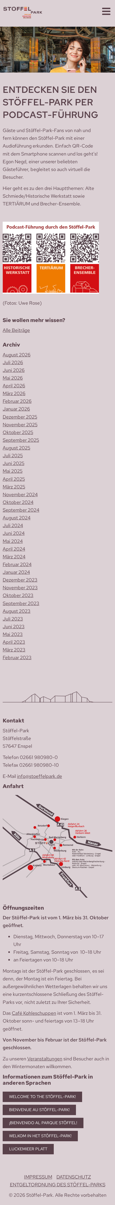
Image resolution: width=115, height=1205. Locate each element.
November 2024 (20, 494)
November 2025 (20, 424)
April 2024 (14, 549)
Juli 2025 (13, 455)
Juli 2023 (13, 618)
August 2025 (16, 447)
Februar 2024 (17, 564)
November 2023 (20, 587)
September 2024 (21, 510)
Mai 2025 (12, 471)
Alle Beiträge (16, 330)
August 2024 (16, 517)
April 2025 (14, 479)
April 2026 (14, 385)
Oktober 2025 (18, 432)
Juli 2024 (13, 525)
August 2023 (16, 611)
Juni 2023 (14, 626)
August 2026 (16, 354)
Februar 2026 (17, 401)
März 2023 (14, 649)
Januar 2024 (16, 572)
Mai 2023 (13, 634)
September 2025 (21, 440)
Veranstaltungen (44, 1058)
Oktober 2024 (18, 502)
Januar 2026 (16, 408)
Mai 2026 (13, 378)
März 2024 (14, 556)
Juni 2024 (14, 533)
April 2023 (14, 642)
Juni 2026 (14, 370)
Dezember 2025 (20, 416)
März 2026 (14, 393)
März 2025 (14, 486)
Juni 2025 (13, 463)
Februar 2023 (17, 657)
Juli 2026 (13, 362)
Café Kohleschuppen (34, 1013)
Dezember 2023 (20, 579)
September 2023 (21, 603)
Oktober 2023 (18, 595)
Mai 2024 (13, 541)
